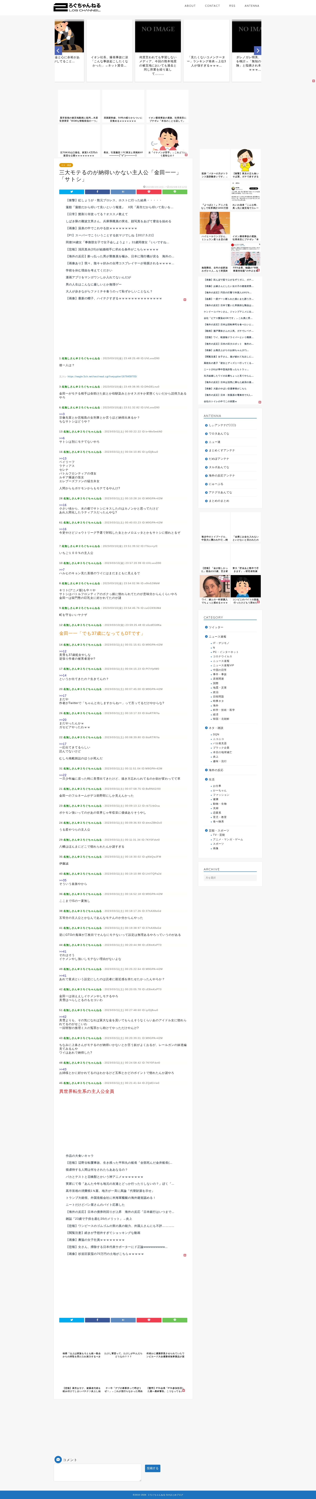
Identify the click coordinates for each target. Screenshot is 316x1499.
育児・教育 (220, 817)
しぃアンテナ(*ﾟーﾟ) (222, 425)
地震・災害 (220, 687)
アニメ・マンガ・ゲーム (228, 839)
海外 (216, 705)
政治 (216, 692)
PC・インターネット (226, 652)
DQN (216, 734)
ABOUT (190, 5)
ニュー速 (215, 441)
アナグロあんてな (220, 492)
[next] (257, 50)
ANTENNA (252, 5)
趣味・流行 (220, 761)
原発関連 (218, 678)
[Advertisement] (123, 327)
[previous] (58, 50)
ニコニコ (218, 739)
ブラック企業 (221, 747)
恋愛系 (217, 812)
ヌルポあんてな (219, 467)
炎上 (216, 756)
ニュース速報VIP (223, 665)
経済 (216, 714)
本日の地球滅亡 (222, 752)
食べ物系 (218, 821)
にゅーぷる (216, 483)
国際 (216, 683)
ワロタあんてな (219, 433)
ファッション (221, 795)
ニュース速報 (217, 636)
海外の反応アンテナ (222, 475)
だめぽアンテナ (219, 458)
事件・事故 (220, 674)
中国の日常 (220, 670)
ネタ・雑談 (66, 165)
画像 (216, 848)
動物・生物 (220, 803)
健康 (216, 799)
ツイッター (216, 627)
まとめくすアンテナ (222, 450)
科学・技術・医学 (224, 710)
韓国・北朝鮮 (221, 719)
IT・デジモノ (221, 643)
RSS (232, 5)
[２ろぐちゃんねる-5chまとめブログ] (77, 12)
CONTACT (212, 5)
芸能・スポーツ (219, 830)
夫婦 (216, 808)
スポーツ (218, 843)
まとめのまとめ (219, 500)
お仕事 (217, 786)
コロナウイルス (222, 656)
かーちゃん (220, 790)
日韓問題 (218, 696)
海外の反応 (216, 770)
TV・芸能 (219, 835)
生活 (212, 779)
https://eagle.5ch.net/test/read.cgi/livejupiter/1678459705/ (102, 376)
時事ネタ (218, 701)
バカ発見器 (220, 743)
